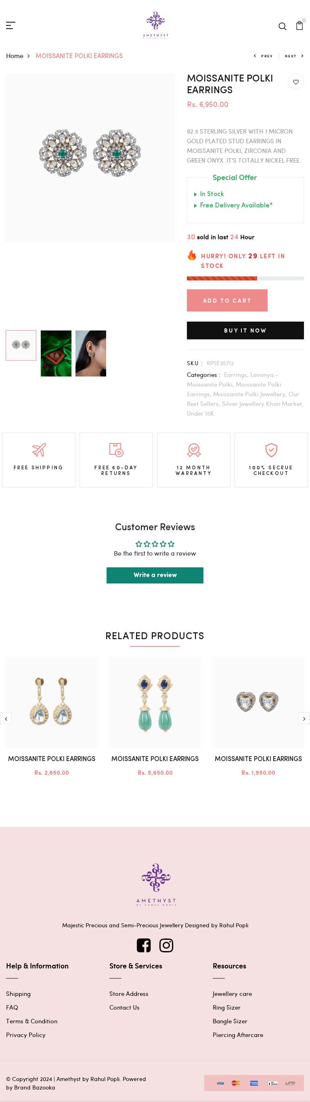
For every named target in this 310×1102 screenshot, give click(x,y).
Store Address (129, 993)
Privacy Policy (26, 1035)
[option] (90, 157)
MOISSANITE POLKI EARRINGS (51, 759)
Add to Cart (227, 300)
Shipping (18, 993)
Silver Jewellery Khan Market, (263, 403)
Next (291, 56)
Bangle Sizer (230, 1021)
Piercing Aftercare (238, 1035)
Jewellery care (232, 993)
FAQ (12, 1007)
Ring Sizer (227, 1007)
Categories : (203, 374)
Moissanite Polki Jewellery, (251, 394)
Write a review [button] (155, 575)
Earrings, (237, 374)
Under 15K (200, 413)
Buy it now (245, 330)
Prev (267, 56)
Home (14, 55)
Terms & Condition (31, 1021)
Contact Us (124, 1007)
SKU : (195, 363)
